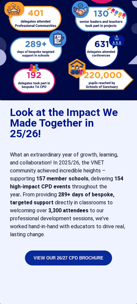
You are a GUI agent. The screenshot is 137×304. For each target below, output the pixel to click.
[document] (68, 152)
